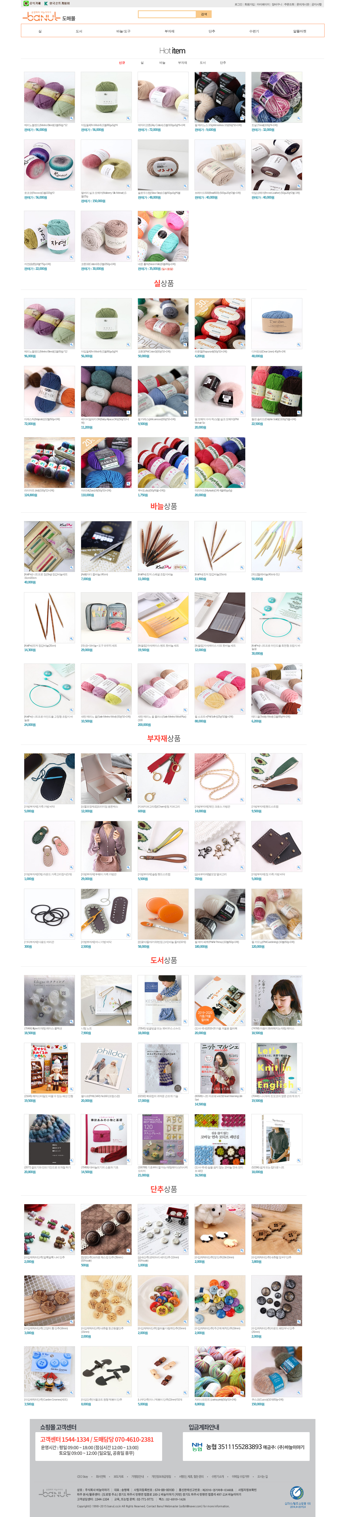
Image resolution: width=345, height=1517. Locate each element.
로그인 (238, 4)
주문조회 (289, 4)
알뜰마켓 (299, 31)
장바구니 (277, 4)
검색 (204, 14)
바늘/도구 (123, 31)
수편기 (254, 31)
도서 (79, 31)
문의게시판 (303, 4)
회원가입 (249, 4)
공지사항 (316, 4)
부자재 (170, 31)
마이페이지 (263, 4)
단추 (212, 31)
